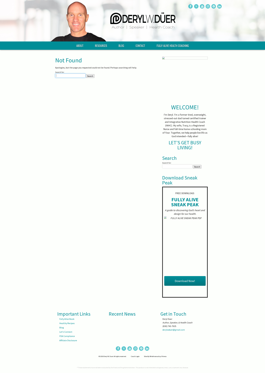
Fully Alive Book (66, 319)
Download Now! (185, 281)
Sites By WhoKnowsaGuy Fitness (155, 356)
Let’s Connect (65, 331)
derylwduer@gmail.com (173, 329)
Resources (101, 46)
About (80, 46)
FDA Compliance (67, 336)
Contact (140, 46)
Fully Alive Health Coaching (173, 46)
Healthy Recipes (67, 323)
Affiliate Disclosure (68, 340)
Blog (121, 46)
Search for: (59, 72)
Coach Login (135, 356)
